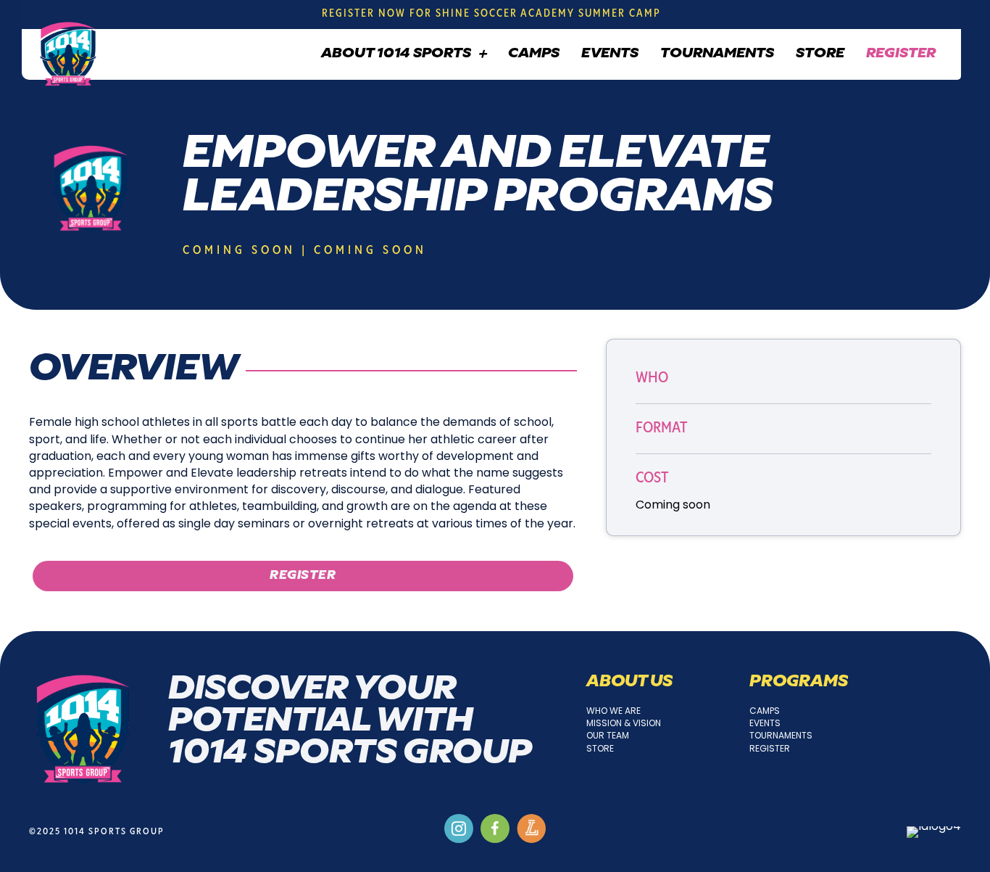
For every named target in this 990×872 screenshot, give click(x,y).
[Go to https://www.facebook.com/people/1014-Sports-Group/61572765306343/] (495, 828)
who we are (613, 710)
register (769, 748)
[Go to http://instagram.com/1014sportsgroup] (458, 828)
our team (607, 735)
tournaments (780, 735)
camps (764, 710)
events (765, 723)
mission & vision (623, 723)
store (600, 748)
